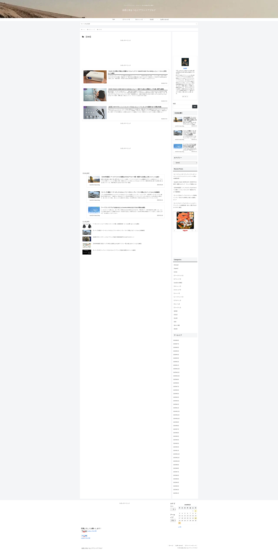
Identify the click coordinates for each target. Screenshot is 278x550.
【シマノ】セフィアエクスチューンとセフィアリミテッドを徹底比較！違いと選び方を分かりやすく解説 (184, 205)
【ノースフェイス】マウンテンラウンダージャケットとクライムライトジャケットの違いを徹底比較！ (184, 176)
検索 (174, 103)
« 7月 (179, 527)
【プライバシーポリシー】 (191, 545)
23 (195, 518)
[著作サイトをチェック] (183, 96)
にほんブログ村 (92, 531)
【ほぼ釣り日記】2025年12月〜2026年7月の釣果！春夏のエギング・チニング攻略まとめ (185, 183)
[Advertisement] (125, 52)
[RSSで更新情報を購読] (187, 96)
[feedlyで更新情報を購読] (185, 96)
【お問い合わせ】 (179, 545)
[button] (196, 24)
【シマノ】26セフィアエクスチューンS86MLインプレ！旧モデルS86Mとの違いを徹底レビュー (185, 197)
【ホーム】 (170, 545)
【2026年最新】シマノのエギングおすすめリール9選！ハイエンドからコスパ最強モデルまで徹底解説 (185, 189)
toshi (185, 68)
